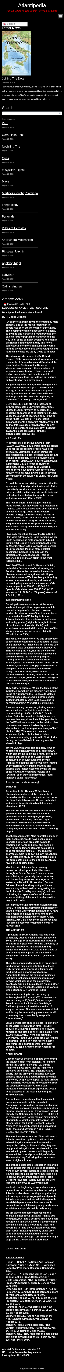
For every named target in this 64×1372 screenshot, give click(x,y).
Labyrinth (8, 274)
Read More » (43, 99)
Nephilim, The (11, 146)
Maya (5, 181)
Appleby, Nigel (11, 263)
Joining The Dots (13, 78)
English (10, 24)
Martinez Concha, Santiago (20, 193)
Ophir (5, 158)
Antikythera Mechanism (17, 239)
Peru (5, 123)
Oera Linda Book (13, 134)
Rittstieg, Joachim (13, 251)
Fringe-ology (10, 204)
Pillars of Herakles (14, 228)
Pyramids (8, 216)
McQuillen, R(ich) (13, 169)
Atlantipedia (32, 5)
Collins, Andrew (12, 286)
